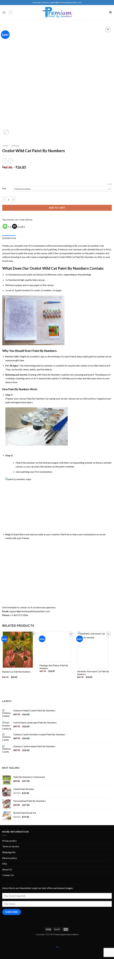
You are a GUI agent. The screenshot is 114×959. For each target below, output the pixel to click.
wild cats (28, 219)
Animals (15, 146)
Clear (109, 184)
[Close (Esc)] (3, 941)
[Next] (111, 657)
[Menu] (4, 12)
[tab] (9, 238)
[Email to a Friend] (14, 226)
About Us (7, 869)
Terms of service (10, 846)
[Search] (10, 12)
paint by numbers (91, 245)
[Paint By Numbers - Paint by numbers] (57, 12)
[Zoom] (6, 132)
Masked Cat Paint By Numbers (16, 671)
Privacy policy (9, 840)
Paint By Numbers (44, 350)
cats (16, 219)
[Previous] (2, 657)
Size (4, 189)
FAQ (4, 863)
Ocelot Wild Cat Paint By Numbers (76, 257)
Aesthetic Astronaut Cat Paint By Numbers (93, 673)
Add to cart (57, 207)
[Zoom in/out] (11, 941)
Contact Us (8, 875)
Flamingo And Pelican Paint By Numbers (54, 667)
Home (5, 146)
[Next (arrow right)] (11, 954)
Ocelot (21, 219)
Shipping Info (9, 852)
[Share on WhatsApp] (5, 226)
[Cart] (110, 12)
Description (9, 238)
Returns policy (9, 858)
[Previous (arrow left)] (3, 954)
